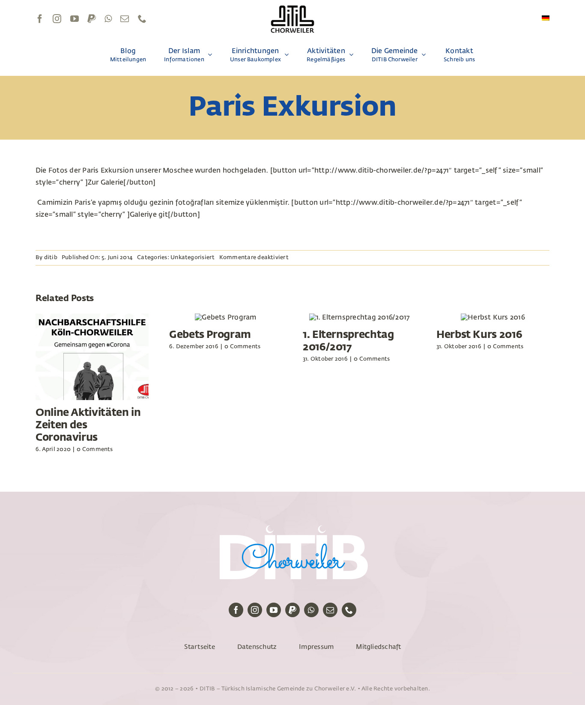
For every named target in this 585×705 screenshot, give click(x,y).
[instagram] (57, 19)
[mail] (124, 19)
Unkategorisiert (192, 257)
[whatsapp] (108, 19)
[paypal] (91, 19)
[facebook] (40, 19)
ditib (50, 257)
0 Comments (95, 449)
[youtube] (74, 19)
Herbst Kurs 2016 (479, 335)
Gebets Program (210, 335)
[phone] (142, 19)
